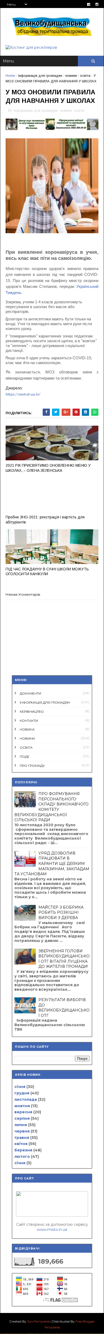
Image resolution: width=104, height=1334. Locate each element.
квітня (20, 1143)
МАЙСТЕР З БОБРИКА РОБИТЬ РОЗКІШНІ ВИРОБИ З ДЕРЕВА (60, 912)
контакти (29, 721)
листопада (25, 1099)
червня (22, 1131)
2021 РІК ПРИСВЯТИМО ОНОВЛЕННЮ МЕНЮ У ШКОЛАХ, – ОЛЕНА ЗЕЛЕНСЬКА (48, 468)
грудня (21, 1093)
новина (27, 729)
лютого (22, 1156)
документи (30, 693)
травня (21, 1137)
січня (19, 1086)
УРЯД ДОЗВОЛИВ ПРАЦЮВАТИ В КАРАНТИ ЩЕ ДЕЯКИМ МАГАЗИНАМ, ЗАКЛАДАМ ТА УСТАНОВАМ (51, 863)
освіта (85, 76)
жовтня (22, 1105)
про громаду (32, 766)
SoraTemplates (38, 1321)
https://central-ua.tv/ (23, 395)
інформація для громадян (40, 76)
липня (20, 1124)
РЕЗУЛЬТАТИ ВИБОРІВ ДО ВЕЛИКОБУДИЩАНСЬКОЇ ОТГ (64, 1007)
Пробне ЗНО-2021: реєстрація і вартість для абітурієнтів (45, 519)
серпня (22, 1118)
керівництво (32, 712)
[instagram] (96, 4)
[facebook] (88, 4)
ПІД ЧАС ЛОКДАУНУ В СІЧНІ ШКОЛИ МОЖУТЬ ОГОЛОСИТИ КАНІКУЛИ (47, 571)
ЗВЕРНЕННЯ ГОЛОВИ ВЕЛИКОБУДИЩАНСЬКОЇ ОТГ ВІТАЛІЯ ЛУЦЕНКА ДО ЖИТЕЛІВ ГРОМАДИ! (64, 959)
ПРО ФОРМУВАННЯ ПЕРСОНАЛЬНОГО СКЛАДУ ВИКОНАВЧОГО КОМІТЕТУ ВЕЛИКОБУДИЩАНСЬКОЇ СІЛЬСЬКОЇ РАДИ (51, 806)
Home (10, 76)
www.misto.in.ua (52, 1229)
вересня (23, 1112)
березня (23, 1150)
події (24, 757)
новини (71, 76)
